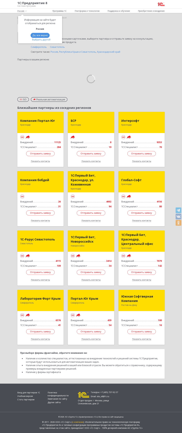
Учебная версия (25, 396)
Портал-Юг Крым (84, 299)
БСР (73, 121)
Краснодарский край (108, 51)
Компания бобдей (34, 180)
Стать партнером (25, 399)
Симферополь (39, 47)
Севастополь (57, 47)
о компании (77, 422)
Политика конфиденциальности (58, 394)
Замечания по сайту (57, 398)
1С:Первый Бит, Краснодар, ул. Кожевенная (83, 179)
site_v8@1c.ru (103, 396)
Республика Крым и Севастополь (77, 51)
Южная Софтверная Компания (137, 298)
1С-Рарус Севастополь (37, 239)
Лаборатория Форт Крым (40, 299)
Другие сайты (54, 402)
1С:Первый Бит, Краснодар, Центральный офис (137, 239)
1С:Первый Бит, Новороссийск (83, 239)
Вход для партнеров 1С (28, 392)
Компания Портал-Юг (37, 121)
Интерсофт (130, 121)
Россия (54, 51)
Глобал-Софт (131, 180)
